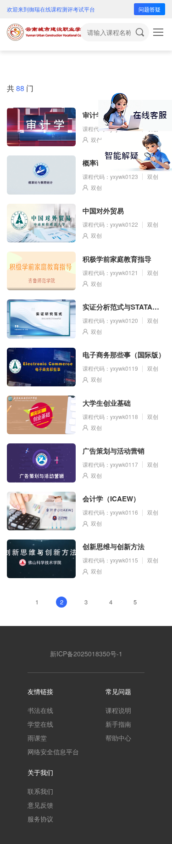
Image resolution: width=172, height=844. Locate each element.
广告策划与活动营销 (113, 451)
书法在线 (40, 710)
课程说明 (118, 710)
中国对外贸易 (103, 211)
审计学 (93, 115)
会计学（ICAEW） (111, 499)
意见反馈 (40, 805)
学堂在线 (40, 724)
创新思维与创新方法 (113, 546)
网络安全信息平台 (53, 751)
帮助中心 (118, 737)
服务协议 (40, 818)
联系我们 (40, 791)
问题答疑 (150, 9)
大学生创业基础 (107, 403)
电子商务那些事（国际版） (124, 355)
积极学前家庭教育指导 (117, 259)
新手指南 (118, 724)
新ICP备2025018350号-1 (86, 653)
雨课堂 (37, 737)
